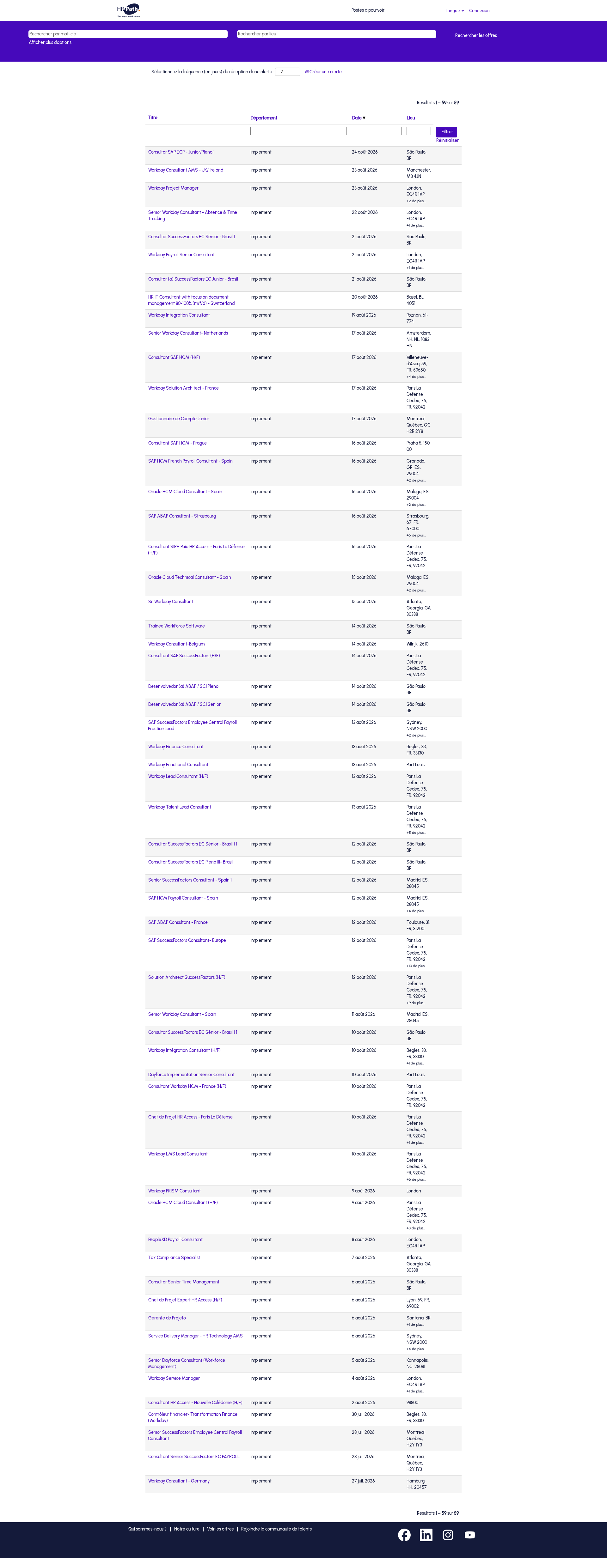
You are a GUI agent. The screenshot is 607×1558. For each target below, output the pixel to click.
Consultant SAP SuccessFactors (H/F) (184, 655)
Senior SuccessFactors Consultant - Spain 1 (190, 880)
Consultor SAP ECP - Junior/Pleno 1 (181, 152)
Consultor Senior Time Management (183, 1282)
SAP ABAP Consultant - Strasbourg (182, 516)
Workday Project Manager (173, 188)
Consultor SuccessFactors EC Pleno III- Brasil (190, 862)
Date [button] (357, 118)
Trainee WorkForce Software (176, 626)
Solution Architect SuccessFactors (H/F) (186, 977)
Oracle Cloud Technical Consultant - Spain (189, 577)
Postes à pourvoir (368, 10)
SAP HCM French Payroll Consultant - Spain (190, 461)
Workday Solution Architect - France (183, 388)
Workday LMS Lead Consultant (178, 1154)
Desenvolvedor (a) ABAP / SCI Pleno (183, 686)
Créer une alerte (325, 72)
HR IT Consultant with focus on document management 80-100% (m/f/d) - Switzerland (191, 300)
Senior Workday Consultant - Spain (182, 1014)
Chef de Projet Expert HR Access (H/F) (185, 1300)
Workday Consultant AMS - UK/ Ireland (185, 170)
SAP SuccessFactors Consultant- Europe (187, 940)
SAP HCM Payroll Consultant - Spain (183, 898)
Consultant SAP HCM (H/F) (174, 357)
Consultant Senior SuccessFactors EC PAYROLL (194, 1456)
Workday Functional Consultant (178, 764)
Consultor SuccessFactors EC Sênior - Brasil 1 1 (192, 844)
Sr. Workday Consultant (170, 601)
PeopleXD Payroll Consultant (175, 1239)
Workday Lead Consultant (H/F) (178, 776)
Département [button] (264, 118)
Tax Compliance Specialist (174, 1257)
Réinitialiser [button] (447, 140)
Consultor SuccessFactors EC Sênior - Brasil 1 (191, 236)
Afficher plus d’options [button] (50, 42)
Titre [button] (152, 117)
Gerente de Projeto (167, 1318)
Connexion (479, 10)
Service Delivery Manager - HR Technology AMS (195, 1336)
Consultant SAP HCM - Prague (177, 443)
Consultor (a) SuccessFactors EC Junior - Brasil (193, 279)
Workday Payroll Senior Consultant (181, 255)
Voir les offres (220, 1529)
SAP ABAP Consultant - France (178, 922)
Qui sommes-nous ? (147, 1529)
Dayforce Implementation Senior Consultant (191, 1074)
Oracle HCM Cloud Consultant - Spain (185, 491)
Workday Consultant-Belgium (176, 644)
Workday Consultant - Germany (179, 1481)
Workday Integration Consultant (179, 315)
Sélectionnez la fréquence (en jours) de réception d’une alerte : (212, 72)
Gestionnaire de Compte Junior (178, 418)
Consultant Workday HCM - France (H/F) (187, 1086)
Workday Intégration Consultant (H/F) (184, 1050)
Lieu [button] (411, 118)
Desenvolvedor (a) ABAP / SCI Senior (184, 704)
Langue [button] (453, 10)
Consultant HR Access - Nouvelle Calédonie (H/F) (195, 1402)
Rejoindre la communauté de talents (276, 1529)
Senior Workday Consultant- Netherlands (188, 333)
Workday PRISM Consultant (174, 1191)
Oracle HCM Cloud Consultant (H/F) (183, 1202)
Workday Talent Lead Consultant (179, 807)
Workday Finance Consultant (176, 746)
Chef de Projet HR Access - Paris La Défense (190, 1117)
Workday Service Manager (174, 1378)
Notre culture (186, 1529)
